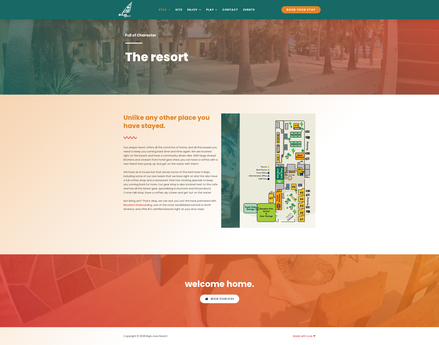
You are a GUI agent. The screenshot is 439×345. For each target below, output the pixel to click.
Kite (178, 10)
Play (210, 10)
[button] (164, 10)
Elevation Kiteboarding (137, 205)
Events (249, 10)
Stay (163, 10)
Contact (230, 10)
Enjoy (192, 10)
